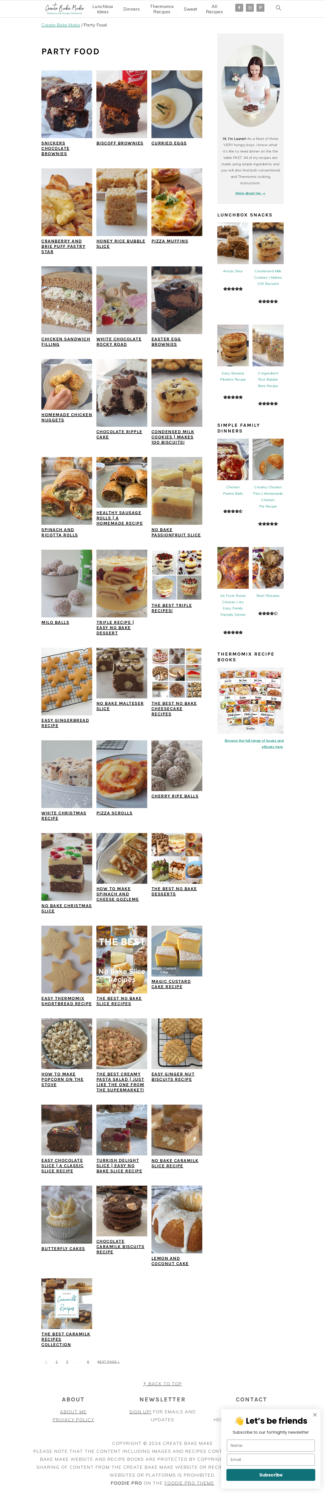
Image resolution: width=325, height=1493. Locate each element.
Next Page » (109, 1361)
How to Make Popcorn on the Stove (62, 1079)
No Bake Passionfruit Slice (176, 532)
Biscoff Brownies (119, 143)
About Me (73, 1411)
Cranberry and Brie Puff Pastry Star (63, 246)
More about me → (250, 193)
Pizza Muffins (169, 241)
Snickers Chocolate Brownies (55, 148)
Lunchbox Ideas (102, 9)
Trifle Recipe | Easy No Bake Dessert (115, 628)
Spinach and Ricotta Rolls (59, 532)
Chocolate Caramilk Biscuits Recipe (120, 1246)
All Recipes (214, 9)
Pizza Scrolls (114, 813)
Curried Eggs (169, 143)
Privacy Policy (73, 1419)
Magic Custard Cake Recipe (171, 984)
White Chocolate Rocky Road (119, 342)
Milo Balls (55, 622)
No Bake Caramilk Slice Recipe (175, 1163)
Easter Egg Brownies (166, 342)
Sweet (190, 9)
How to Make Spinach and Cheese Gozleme (117, 894)
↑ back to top (162, 1383)
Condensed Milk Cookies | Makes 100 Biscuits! (172, 437)
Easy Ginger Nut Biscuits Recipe (173, 1077)
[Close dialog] (315, 1415)
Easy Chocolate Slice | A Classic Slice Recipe (62, 1165)
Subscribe (271, 1475)
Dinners (131, 9)
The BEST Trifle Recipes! (171, 608)
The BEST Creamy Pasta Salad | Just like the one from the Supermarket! (120, 1082)
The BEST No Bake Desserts (174, 891)
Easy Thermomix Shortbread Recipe (66, 1001)
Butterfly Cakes (63, 1248)
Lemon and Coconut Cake (170, 1261)
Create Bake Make (60, 25)
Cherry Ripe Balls (175, 796)
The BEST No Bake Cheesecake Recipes (174, 708)
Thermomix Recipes (162, 9)
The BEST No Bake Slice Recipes (119, 1001)
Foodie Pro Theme (189, 1483)
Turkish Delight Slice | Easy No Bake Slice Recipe (119, 1165)
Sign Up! (140, 1411)
